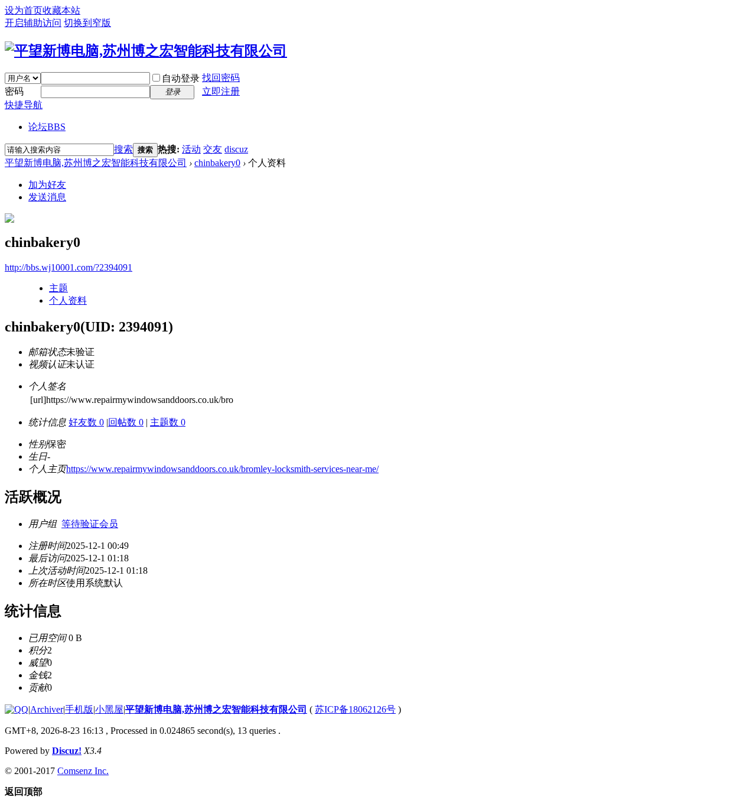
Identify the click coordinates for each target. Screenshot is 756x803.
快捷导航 (24, 105)
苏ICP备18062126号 (355, 709)
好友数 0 (86, 422)
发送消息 (47, 197)
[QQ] (16, 709)
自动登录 (181, 78)
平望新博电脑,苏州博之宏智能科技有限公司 (96, 163)
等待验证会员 (89, 524)
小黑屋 (109, 709)
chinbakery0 (217, 163)
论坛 (47, 127)
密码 (14, 91)
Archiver (46, 709)
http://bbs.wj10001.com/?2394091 (68, 267)
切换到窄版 (87, 23)
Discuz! (67, 751)
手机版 (79, 709)
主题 (58, 288)
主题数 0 (167, 422)
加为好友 (47, 185)
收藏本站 (61, 10)
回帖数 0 (126, 422)
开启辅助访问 (33, 23)
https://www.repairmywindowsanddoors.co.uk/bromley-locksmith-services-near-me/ (222, 469)
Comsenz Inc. (83, 771)
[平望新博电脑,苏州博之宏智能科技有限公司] (146, 50)
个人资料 (68, 300)
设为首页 (24, 10)
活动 (191, 149)
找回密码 (221, 78)
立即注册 (221, 91)
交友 (212, 149)
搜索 (123, 149)
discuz (236, 149)
